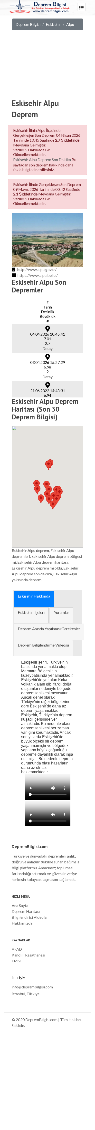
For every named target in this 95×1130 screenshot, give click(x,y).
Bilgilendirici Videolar (30, 917)
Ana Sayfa (20, 905)
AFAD (17, 949)
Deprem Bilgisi (28, 24)
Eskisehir (53, 24)
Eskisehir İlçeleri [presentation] (31, 612)
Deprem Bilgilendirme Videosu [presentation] (43, 645)
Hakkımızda (22, 923)
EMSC (17, 960)
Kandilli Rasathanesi (28, 955)
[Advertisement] (47, 64)
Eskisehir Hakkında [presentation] (34, 596)
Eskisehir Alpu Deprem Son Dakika (42, 159)
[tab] (34, 599)
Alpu (70, 24)
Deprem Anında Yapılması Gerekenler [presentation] (49, 628)
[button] (53, 505)
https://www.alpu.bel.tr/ (38, 275)
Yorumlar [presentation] (61, 612)
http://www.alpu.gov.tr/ (37, 269)
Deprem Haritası (26, 911)
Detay (47, 348)
